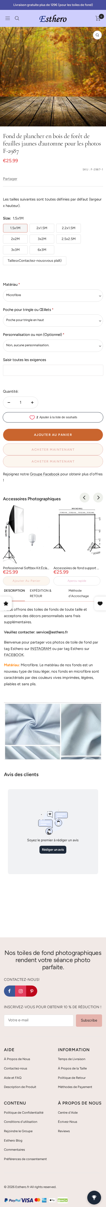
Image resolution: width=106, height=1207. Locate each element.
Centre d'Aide (68, 1112)
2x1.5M (41, 228)
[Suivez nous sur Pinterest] (31, 991)
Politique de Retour (72, 1078)
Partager (10, 179)
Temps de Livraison (71, 1059)
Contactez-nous (15, 1068)
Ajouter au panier (26, 581)
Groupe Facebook (44, 474)
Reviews (64, 1131)
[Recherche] (17, 18)
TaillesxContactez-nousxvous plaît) (35, 261)
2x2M (15, 239)
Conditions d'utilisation (20, 1122)
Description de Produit (20, 1087)
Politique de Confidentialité (23, 1112)
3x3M (15, 250)
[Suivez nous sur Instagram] (20, 991)
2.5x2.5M (69, 239)
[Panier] (98, 18)
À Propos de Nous (17, 1059)
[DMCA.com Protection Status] (63, 1200)
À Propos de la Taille (72, 1068)
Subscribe (89, 1020)
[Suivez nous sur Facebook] (9, 991)
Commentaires (14, 1149)
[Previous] (84, 498)
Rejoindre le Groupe (18, 1131)
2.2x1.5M (68, 228)
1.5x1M (15, 228)
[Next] (98, 498)
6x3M (42, 250)
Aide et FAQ (12, 1078)
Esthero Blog (13, 1140)
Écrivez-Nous (67, 1122)
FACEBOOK (14, 655)
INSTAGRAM (40, 648)
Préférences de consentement (25, 1159)
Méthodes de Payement (75, 1087)
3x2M (42, 239)
